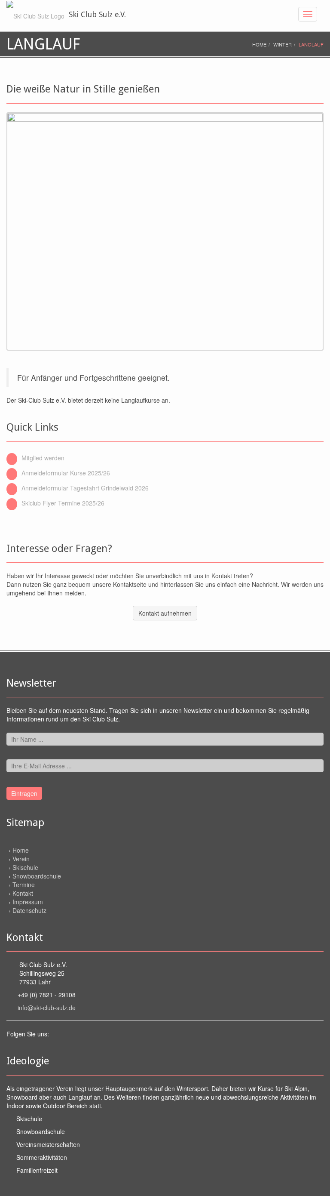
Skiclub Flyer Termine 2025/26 (62, 503)
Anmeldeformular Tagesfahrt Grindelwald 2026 (85, 488)
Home (259, 44)
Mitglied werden (42, 457)
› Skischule (23, 867)
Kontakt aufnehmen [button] (165, 613)
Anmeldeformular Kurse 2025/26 (65, 473)
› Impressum (26, 901)
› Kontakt (21, 893)
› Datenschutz (27, 910)
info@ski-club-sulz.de (47, 1007)
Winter (282, 44)
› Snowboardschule (35, 876)
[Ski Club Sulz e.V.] (35, 15)
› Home (19, 850)
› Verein (19, 858)
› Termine (22, 884)
